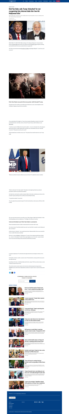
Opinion (50, 1)
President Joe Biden (25, 48)
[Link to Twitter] (38, 402)
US (23, 1)
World (36, 1)
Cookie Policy (10, 406)
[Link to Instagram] (36, 402)
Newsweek (11, 124)
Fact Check (40, 1)
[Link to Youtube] (39, 402)
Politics (26, 1)
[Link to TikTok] (41, 402)
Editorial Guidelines (11, 403)
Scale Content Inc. (19, 393)
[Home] (12, 1)
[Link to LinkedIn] (42, 402)
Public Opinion (45, 1)
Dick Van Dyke (15, 44)
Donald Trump (33, 44)
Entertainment (31, 1)
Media (54, 1)
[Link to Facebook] (34, 402)
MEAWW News (11, 393)
